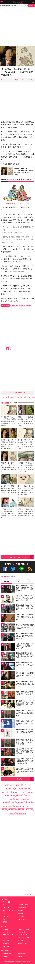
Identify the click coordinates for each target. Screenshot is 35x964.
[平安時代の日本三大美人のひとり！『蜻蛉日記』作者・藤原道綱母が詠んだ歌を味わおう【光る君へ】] (9, 456)
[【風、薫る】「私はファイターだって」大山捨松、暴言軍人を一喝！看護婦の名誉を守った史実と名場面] (8, 704)
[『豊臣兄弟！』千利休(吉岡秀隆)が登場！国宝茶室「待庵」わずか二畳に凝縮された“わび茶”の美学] (8, 618)
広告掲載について (8, 935)
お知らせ (5, 932)
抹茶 (14, 803)
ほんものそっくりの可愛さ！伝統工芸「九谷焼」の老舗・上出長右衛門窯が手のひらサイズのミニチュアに (24, 722)
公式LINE (21, 569)
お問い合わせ (23, 935)
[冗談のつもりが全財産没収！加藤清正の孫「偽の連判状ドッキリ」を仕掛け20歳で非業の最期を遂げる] (8, 771)
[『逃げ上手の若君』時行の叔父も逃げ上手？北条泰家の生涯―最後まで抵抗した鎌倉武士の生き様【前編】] (8, 752)
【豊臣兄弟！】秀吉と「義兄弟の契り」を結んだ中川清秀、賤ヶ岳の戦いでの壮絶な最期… (24, 692)
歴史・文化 (4, 80)
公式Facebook (5, 569)
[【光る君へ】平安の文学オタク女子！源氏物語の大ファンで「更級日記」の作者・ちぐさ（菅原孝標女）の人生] (26, 456)
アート (5, 905)
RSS (30, 569)
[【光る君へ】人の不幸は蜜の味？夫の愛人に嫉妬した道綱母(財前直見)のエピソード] (17, 56)
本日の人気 (6, 943)
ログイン (26, 5)
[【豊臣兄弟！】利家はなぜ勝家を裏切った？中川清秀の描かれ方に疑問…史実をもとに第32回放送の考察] (8, 637)
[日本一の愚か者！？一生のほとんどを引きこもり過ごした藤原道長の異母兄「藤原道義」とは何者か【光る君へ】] (26, 479)
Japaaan (17, 2)
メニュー (1, 2)
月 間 (29, 581)
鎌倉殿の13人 (22, 813)
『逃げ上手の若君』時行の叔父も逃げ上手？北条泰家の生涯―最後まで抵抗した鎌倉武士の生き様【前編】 (24, 751)
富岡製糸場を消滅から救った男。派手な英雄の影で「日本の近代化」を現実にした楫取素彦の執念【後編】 (24, 741)
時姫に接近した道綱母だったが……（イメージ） (17, 203)
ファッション (6, 908)
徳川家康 (7, 803)
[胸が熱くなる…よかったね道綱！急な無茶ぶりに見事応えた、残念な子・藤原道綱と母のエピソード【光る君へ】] (9, 433)
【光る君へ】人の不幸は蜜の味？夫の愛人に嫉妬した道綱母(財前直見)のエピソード (17, 72)
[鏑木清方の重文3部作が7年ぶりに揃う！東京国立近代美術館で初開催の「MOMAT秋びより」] (8, 733)
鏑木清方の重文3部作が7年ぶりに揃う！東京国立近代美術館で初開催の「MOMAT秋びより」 (24, 731)
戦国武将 (26, 788)
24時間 (6, 581)
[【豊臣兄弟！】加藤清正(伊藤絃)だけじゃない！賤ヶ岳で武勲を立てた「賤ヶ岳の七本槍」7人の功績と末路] (8, 627)
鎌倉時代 (13, 810)
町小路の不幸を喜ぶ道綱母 (16, 305)
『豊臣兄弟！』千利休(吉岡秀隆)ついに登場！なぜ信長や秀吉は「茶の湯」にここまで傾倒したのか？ (25, 674)
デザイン (21, 803)
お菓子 (31, 792)
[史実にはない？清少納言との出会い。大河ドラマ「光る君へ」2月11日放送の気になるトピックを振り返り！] (26, 410)
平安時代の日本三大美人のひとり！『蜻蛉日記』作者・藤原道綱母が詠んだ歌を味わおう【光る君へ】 (23, 171)
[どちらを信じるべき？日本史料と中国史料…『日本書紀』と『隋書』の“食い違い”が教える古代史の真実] (8, 647)
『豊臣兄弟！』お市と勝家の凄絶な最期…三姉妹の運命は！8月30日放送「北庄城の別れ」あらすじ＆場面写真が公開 (25, 761)
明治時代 (26, 799)
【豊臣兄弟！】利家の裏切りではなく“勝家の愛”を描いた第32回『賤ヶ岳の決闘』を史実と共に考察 (24, 655)
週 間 (17, 581)
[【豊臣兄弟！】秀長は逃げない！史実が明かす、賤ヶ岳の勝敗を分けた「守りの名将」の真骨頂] (8, 608)
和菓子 (21, 913)
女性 (18, 397)
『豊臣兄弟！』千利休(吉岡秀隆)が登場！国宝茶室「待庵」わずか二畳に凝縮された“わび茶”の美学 (25, 617)
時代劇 (21, 795)
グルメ (5, 913)
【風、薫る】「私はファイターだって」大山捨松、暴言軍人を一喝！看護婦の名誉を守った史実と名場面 (25, 703)
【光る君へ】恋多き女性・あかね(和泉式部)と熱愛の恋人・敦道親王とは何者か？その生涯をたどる (8, 513)
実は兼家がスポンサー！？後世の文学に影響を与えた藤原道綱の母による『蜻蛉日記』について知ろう (8, 421)
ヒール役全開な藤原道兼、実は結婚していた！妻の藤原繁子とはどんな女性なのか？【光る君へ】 (9, 489)
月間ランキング (7, 946)
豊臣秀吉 (18, 806)
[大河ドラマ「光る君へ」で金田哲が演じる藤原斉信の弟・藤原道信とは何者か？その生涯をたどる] (26, 503)
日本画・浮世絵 (23, 905)
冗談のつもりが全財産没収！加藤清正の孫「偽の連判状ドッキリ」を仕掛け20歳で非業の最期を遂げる (24, 770)
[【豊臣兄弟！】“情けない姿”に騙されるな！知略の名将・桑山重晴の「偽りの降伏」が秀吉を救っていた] (8, 589)
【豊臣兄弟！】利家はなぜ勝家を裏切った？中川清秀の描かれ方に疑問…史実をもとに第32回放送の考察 (24, 636)
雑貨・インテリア (8, 910)
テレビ (28, 795)
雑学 (24, 792)
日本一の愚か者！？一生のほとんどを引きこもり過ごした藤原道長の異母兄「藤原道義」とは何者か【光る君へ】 (25, 490)
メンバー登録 (32, 5)
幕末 (8, 795)
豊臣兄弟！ (9, 806)
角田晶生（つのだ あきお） (21, 80)
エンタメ (21, 916)
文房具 (30, 803)
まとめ (21, 902)
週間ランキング (23, 943)
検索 (33, 2)
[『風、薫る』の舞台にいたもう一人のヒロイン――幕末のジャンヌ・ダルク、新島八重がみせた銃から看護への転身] (8, 599)
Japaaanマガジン (24, 929)
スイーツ (17, 792)
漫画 (14, 795)
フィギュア (27, 806)
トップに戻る (30, 894)
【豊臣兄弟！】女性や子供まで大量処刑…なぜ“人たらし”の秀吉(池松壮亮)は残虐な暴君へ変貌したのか (25, 684)
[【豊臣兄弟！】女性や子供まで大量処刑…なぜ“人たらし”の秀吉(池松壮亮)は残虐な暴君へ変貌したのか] (8, 685)
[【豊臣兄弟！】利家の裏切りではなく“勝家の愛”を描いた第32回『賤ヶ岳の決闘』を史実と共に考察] (8, 656)
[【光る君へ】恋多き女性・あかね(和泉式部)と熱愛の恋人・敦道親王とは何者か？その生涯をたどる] (9, 503)
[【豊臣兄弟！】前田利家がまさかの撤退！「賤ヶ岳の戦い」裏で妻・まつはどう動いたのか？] (8, 666)
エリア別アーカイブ (8, 940)
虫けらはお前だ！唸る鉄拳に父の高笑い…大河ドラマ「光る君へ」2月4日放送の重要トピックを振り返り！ (25, 444)
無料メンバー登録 (24, 938)
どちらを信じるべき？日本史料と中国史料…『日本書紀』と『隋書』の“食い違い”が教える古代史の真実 (24, 645)
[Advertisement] (17, 26)
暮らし (5, 919)
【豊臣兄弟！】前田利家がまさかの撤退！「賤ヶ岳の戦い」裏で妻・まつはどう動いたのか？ (24, 664)
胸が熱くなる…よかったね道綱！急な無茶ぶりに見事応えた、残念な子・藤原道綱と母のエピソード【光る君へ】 (8, 444)
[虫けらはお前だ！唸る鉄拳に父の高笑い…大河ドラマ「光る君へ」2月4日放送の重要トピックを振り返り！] (26, 433)
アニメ (18, 788)
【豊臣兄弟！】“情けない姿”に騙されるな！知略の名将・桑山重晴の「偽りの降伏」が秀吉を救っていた (24, 588)
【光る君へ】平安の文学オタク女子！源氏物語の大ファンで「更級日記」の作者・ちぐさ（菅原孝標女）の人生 (25, 467)
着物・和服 (22, 908)
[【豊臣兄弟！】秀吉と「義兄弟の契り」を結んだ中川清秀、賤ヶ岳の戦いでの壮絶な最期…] (8, 695)
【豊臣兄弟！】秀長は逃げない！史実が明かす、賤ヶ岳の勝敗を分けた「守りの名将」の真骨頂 (24, 607)
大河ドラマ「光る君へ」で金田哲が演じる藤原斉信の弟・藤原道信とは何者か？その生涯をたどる (25, 512)
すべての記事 (6, 902)
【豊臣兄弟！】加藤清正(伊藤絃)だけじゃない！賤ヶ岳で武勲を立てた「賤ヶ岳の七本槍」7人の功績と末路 (25, 626)
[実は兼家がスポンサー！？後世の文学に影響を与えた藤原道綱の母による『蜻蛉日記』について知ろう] (9, 410)
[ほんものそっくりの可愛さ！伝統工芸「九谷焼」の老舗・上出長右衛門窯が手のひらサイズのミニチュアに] (8, 723)
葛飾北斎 (12, 813)
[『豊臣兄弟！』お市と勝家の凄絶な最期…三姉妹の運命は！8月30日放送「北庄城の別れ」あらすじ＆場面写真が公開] (8, 762)
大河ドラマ (27, 785)
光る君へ (5, 397)
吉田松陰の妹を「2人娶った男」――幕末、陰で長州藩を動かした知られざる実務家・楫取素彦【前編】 (25, 713)
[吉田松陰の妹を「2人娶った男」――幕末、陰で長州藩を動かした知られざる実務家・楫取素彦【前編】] (8, 714)
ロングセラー (7, 792)
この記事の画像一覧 (18, 393)
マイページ (6, 938)
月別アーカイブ (23, 940)
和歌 (12, 397)
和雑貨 (21, 910)
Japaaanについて (24, 932)
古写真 (5, 922)
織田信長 (18, 799)
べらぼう (9, 799)
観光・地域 (6, 916)
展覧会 (5, 810)
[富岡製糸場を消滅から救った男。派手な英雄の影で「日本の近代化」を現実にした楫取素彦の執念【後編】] (8, 743)
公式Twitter (13, 569)
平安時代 (24, 397)
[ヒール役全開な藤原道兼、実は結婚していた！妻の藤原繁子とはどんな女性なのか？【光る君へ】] (9, 479)
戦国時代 (17, 785)
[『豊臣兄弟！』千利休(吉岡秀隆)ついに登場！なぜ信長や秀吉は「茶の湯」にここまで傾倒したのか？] (8, 675)
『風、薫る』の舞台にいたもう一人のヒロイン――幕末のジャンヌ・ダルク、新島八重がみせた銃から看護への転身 (24, 597)
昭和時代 (21, 810)
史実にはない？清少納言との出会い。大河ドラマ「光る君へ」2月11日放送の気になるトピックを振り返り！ (26, 421)
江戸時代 (8, 785)
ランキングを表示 (17, 779)
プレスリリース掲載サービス (17, 557)
